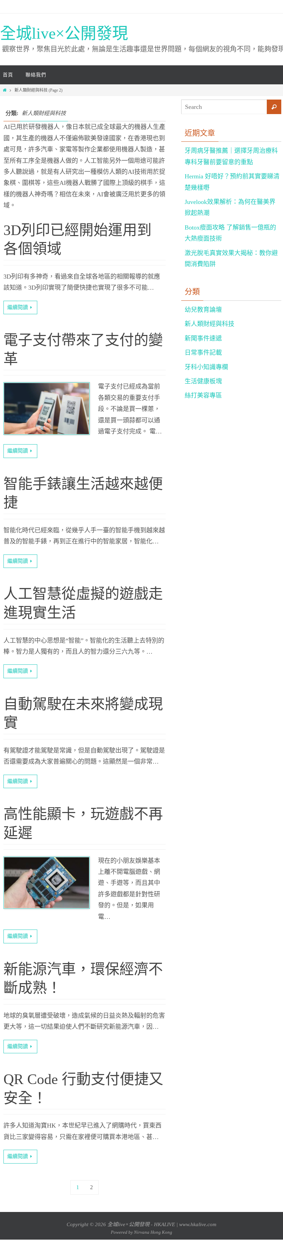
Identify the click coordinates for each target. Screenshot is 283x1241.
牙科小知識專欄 (206, 367)
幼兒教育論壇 (203, 309)
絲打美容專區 (203, 395)
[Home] (5, 90)
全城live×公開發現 (64, 33)
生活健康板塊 (203, 381)
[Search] (274, 107)
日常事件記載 (203, 352)
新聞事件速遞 (203, 338)
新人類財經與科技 (209, 323)
